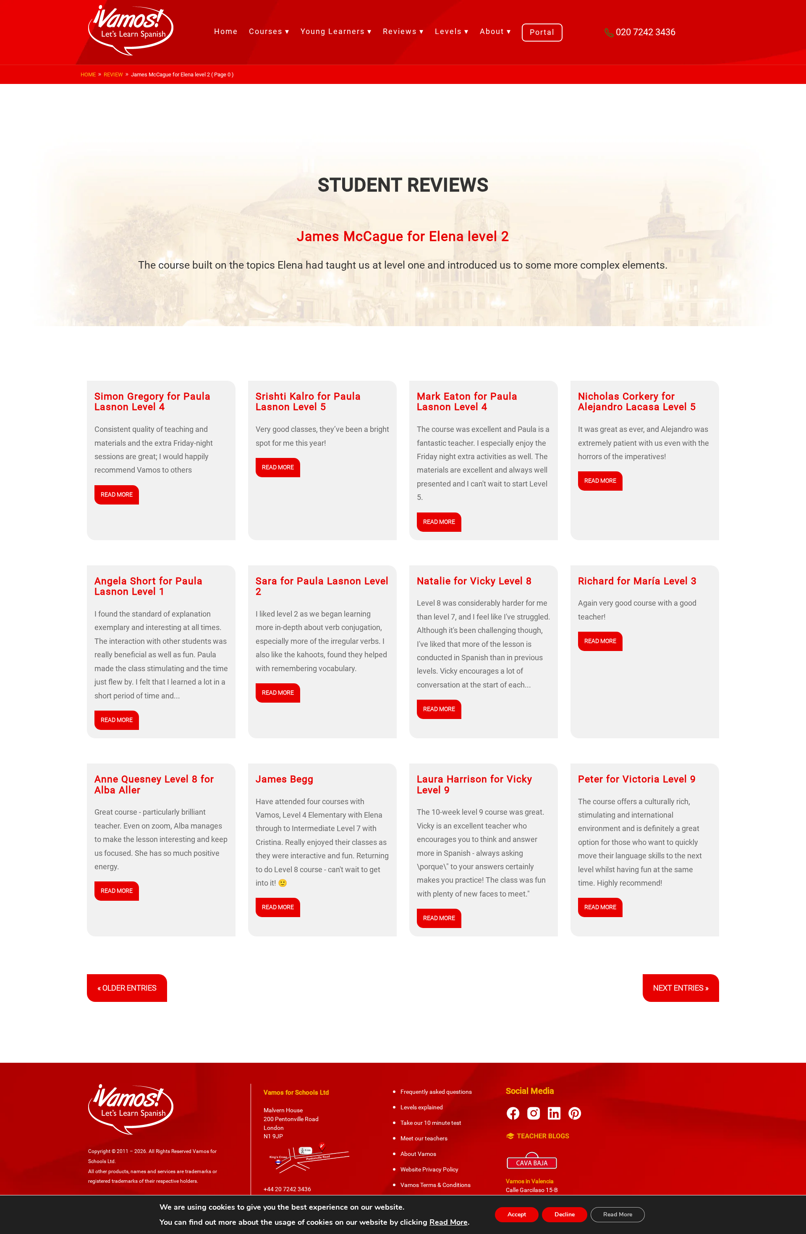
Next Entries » (681, 987)
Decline (565, 1214)
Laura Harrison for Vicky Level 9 (474, 784)
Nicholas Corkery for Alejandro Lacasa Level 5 (637, 401)
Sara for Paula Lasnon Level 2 (322, 586)
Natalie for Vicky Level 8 (474, 581)
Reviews (400, 31)
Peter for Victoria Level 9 (637, 779)
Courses (266, 31)
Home (226, 31)
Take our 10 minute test (430, 1122)
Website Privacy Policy (429, 1169)
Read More (448, 1222)
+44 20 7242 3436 (287, 1189)
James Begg (285, 779)
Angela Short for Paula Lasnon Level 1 (148, 586)
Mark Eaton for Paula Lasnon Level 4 (467, 401)
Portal (542, 32)
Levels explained (421, 1107)
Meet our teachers (423, 1138)
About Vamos (418, 1153)
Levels (448, 31)
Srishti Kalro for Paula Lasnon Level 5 (308, 401)
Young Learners (333, 31)
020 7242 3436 (645, 32)
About (492, 31)
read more (117, 494)
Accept (517, 1214)
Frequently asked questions (436, 1091)
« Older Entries (127, 987)
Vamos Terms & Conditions (435, 1185)
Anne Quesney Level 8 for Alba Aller (154, 784)
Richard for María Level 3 (637, 581)
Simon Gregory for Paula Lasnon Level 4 (152, 401)
